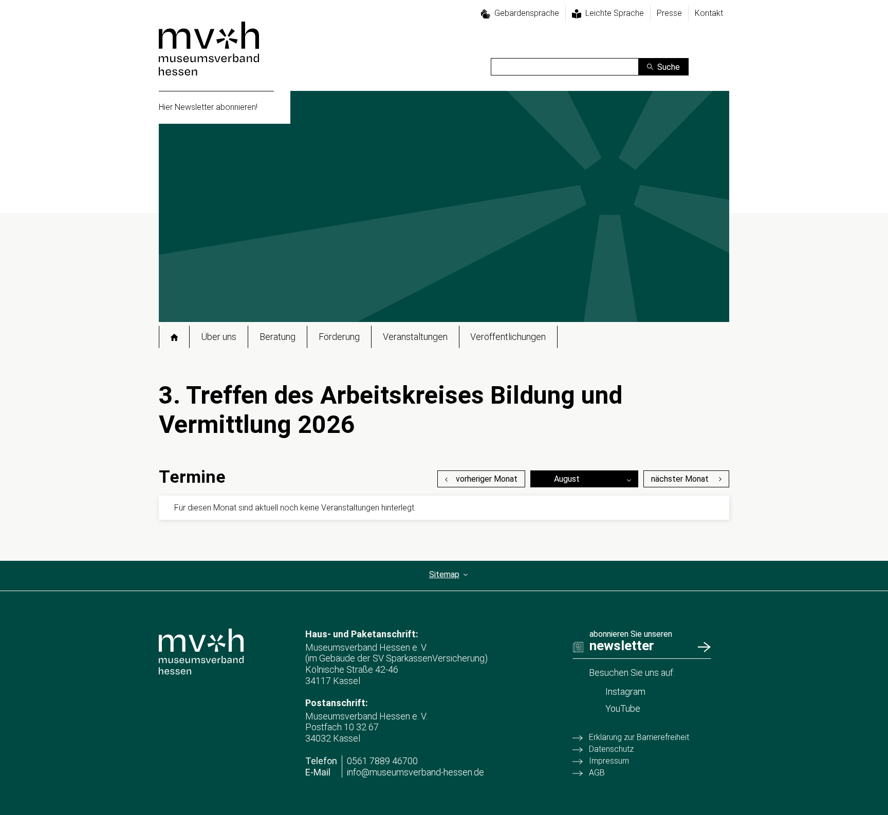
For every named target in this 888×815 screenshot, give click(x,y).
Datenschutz (611, 749)
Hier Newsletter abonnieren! (208, 107)
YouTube (622, 708)
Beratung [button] (277, 336)
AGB (597, 773)
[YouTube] (721, 69)
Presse (669, 13)
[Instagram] (721, 54)
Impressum (609, 761)
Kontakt (709, 13)
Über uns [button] (218, 336)
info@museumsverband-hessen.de (415, 772)
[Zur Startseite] (209, 49)
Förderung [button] (339, 336)
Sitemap (444, 574)
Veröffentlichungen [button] (508, 336)
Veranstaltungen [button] (415, 336)
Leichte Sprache (614, 13)
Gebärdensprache (526, 13)
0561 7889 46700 (382, 760)
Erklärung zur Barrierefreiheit (639, 737)
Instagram (625, 691)
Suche (668, 67)
